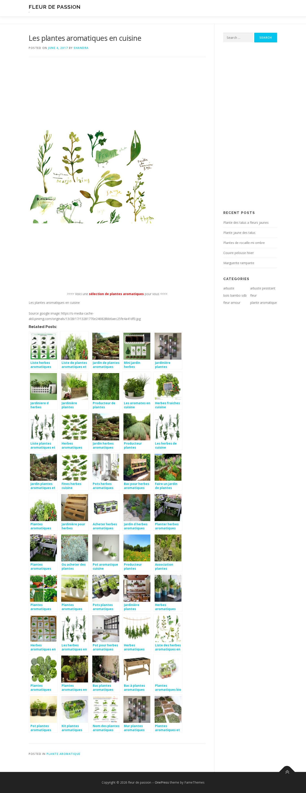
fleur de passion (55, 7)
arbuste (228, 288)
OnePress (162, 782)
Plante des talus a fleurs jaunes (246, 222)
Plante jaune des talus (239, 232)
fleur (253, 295)
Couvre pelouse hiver (238, 253)
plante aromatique (63, 754)
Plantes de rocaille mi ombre (244, 243)
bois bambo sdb (235, 295)
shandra (81, 48)
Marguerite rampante (238, 263)
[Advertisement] (117, 97)
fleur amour (231, 302)
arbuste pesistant (262, 288)
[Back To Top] (287, 772)
